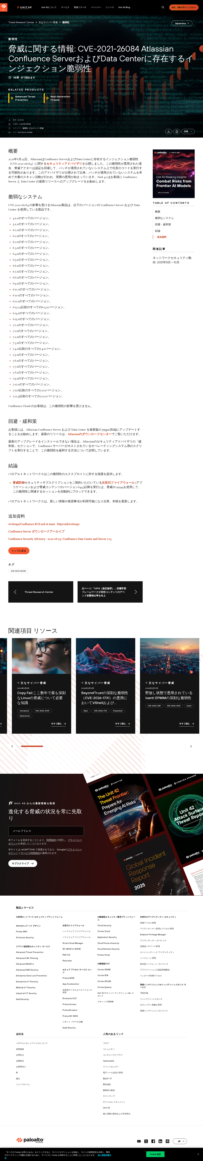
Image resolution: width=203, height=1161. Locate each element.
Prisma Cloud (103, 955)
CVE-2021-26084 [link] (18, 571)
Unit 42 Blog (124, 7)
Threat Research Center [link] (21, 22)
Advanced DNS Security (27, 970)
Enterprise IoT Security (27, 982)
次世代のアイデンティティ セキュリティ (158, 917)
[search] (163, 7)
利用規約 (51, 840)
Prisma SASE (68, 978)
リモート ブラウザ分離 (73, 1022)
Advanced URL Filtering (27, 958)
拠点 (18, 1078)
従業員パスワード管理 (150, 946)
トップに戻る (19, 550)
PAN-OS (66, 955)
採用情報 (20, 1049)
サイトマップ (109, 1096)
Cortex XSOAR (104, 981)
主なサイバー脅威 (36, 128)
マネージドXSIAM (105, 1002)
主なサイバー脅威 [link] (48, 22)
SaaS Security (22, 999)
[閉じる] (198, 1154)
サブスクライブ (20, 863)
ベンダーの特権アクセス (151, 976)
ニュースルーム (23, 1084)
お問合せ (20, 1055)
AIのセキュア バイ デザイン (28, 926)
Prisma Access (69, 1004)
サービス (65, 7)
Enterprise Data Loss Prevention (31, 976)
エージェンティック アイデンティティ (157, 952)
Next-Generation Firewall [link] (60, 98)
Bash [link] (86, 711)
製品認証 (107, 1084)
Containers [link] (24, 711)
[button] (188, 131)
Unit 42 (21, 120)
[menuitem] (28, 7)
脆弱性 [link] (65, 22)
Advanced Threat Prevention (29, 952)
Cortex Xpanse (104, 987)
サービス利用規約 (30, 853)
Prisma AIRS (21, 931)
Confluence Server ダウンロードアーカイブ (36, 531)
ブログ (106, 1043)
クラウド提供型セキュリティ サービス (33, 946)
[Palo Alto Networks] (26, 7)
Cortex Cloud (103, 931)
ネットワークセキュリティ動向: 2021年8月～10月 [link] (172, 260)
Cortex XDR (102, 975)
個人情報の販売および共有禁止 (117, 1114)
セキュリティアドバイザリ (64, 163)
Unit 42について (49, 7)
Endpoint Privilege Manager (153, 934)
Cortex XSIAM (104, 969)
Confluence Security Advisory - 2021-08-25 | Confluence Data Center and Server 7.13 (59, 539)
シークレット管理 (148, 958)
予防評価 (144, 993)
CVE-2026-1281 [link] (154, 706)
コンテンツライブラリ (113, 1055)
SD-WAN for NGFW (72, 949)
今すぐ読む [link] (56, 723)
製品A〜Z (107, 1078)
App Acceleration (71, 984)
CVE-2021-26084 (25, 132)
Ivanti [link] (189, 706)
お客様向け (21, 1067)
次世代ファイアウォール (118, 482)
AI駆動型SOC (103, 964)
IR (17, 1072)
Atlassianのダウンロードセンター (90, 434)
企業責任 (20, 1061)
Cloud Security (104, 925)
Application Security (107, 937)
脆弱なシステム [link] (164, 218)
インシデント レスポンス (151, 999)
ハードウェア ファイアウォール (77, 931)
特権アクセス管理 (148, 923)
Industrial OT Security (26, 993)
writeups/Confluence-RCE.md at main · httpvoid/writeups (44, 524)
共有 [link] (186, 131)
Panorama (67, 961)
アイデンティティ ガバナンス (153, 940)
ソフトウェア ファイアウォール (77, 937)
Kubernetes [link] (25, 716)
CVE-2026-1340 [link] (173, 706)
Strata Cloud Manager (73, 943)
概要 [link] (157, 211)
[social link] (139, 1141)
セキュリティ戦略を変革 (151, 1005)
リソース (110, 7)
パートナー (96, 7)
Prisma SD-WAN (70, 1016)
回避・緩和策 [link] (163, 224)
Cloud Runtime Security (108, 949)
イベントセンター (111, 1067)
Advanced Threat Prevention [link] (25, 98)
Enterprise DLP (70, 998)
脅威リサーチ (80, 7)
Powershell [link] (117, 711)
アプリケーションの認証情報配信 (155, 970)
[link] (13, 39)
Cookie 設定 (155, 1154)
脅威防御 (19, 482)
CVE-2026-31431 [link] (42, 711)
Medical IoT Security (25, 987)
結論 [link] (157, 230)
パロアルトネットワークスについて (32, 1043)
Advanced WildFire (25, 964)
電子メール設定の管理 (113, 1072)
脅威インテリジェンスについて (154, 1011)
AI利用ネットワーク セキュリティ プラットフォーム (39, 917)
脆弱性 (25, 128)
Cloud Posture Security (108, 943)
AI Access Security (25, 937)
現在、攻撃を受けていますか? (184, 7)
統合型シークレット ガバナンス (154, 964)
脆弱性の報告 (109, 1090)
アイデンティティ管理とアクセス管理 (157, 929)
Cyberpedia (108, 1061)
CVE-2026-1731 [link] (100, 711)
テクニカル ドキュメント (114, 1102)
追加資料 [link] (162, 237)
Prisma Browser (70, 1010)
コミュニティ (109, 1049)
